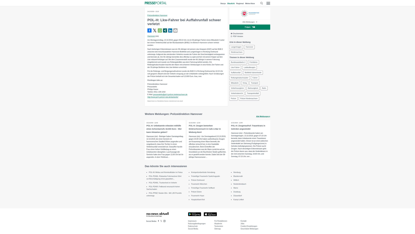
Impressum (192, 221)
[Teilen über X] (155, 30)
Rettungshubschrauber (239, 78)
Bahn (264, 88)
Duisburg (236, 192)
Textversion (218, 226)
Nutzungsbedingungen (197, 223)
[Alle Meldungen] (249, 17)
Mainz (235, 188)
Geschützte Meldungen (249, 229)
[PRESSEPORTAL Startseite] (155, 3)
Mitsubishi (235, 83)
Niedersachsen (237, 52)
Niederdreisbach (239, 184)
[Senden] (175, 30)
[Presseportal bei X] (160, 221)
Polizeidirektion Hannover (157, 15)
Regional (240, 3)
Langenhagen (236, 47)
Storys (223, 3)
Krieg (245, 83)
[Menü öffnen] (268, 3)
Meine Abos (250, 3)
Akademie (218, 223)
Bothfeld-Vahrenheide (253, 72)
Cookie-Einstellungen (249, 226)
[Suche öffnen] (261, 3)
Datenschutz (193, 226)
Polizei (233, 98)
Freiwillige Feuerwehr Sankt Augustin (205, 176)
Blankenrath (238, 176)
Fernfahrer (254, 62)
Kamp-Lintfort (238, 199)
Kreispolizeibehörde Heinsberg (203, 172)
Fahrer (255, 78)
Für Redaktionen (220, 221)
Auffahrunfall (236, 72)
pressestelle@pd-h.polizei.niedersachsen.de (170, 94)
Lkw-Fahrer (235, 67)
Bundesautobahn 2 (238, 62)
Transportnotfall (253, 93)
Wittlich (236, 180)
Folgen (248, 27)
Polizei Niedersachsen (249, 98)
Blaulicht (231, 3)
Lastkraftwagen (249, 67)
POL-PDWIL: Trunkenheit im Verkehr (163, 183)
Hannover (151, 36)
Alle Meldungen (249, 22)
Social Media (193, 229)
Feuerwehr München (199, 184)
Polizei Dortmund (197, 180)
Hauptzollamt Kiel (198, 199)
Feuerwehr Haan (197, 196)
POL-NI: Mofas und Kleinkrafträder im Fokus (166, 172)
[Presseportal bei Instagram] (163, 221)
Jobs (242, 223)
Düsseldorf (237, 196)
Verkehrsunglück (237, 88)
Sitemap (217, 229)
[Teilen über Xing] (165, 30)
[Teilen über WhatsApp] (160, 30)
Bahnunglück (253, 88)
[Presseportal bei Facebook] (158, 221)
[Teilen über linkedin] (170, 30)
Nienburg (237, 172)
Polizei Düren (196, 192)
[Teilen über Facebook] (149, 30)
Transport (254, 83)
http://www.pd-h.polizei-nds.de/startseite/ (162, 97)
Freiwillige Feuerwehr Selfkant (203, 188)
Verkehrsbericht (237, 93)
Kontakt (243, 221)
